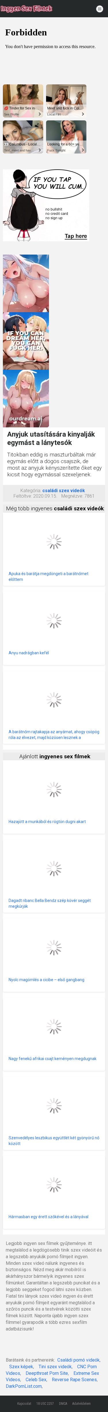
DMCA (63, 1404)
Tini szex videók (55, 1366)
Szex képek (21, 1366)
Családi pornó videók (78, 1360)
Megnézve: (72, 496)
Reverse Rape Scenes (74, 1379)
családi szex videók (63, 490)
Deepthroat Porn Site (47, 1373)
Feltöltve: (23, 496)
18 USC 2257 (45, 1404)
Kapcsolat (24, 1404)
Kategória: (30, 490)
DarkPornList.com (24, 1386)
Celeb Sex (36, 1379)
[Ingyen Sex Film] (26, 9)
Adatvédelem (81, 1404)
